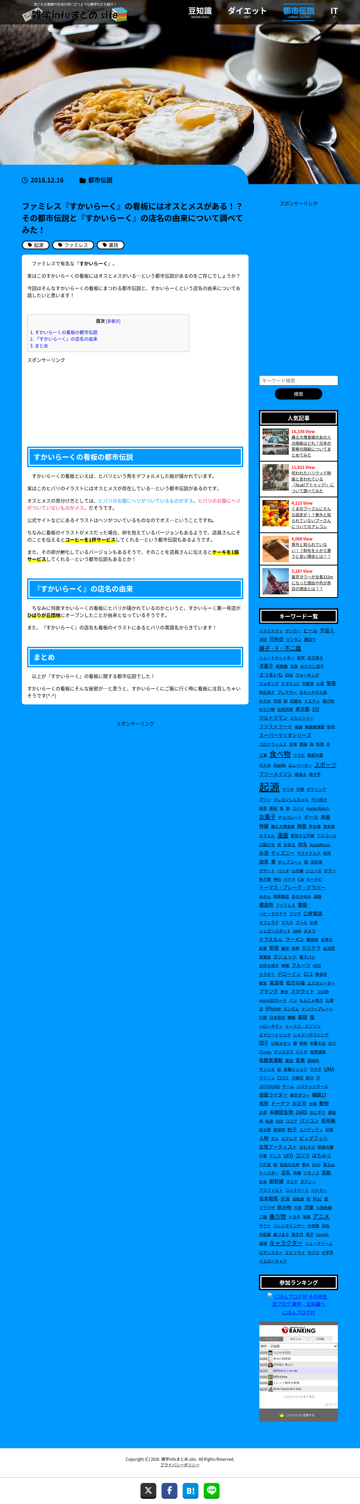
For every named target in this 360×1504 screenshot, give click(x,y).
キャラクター (286, 1242)
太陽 (313, 1103)
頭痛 (303, 744)
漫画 (282, 835)
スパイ (298, 808)
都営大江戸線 (302, 835)
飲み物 (284, 1207)
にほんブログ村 (298, 1312)
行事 (263, 1155)
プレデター (287, 692)
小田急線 (324, 1207)
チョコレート (290, 817)
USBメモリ (281, 1043)
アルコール (327, 835)
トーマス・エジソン (303, 1026)
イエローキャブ (273, 1261)
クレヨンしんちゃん (291, 799)
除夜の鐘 (325, 1147)
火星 (320, 683)
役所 (327, 853)
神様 (285, 965)
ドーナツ (280, 1103)
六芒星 (265, 1164)
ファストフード (275, 726)
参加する (331, 1404)
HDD (317, 965)
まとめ (39, 345)
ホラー (330, 870)
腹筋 (302, 904)
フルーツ (300, 965)
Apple (279, 764)
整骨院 (321, 974)
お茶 (263, 1112)
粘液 (269, 1121)
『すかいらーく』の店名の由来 (64, 338)
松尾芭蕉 (285, 709)
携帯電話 (281, 896)
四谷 (289, 675)
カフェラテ (269, 922)
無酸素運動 (315, 726)
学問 (277, 701)
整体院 (312, 939)
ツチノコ (311, 1172)
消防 (263, 639)
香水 (306, 1164)
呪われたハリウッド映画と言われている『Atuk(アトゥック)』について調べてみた (312, 481)
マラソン (267, 1078)
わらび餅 (267, 709)
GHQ (316, 1164)
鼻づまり (281, 1234)
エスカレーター (321, 983)
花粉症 (276, 638)
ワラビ (299, 755)
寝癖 (299, 726)
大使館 (313, 1225)
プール (301, 922)
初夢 (329, 1129)
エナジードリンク (275, 1034)
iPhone (273, 1008)
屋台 (284, 991)
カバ (332, 1043)
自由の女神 (289, 1164)
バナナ (289, 879)
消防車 (316, 862)
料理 (320, 744)
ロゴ (308, 973)
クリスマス (283, 1051)
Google (322, 1234)
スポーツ (325, 764)
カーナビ (314, 879)
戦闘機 (282, 666)
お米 (263, 1181)
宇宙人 (327, 630)
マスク (287, 922)
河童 (309, 1207)
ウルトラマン (273, 717)
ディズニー (283, 852)
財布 (331, 726)
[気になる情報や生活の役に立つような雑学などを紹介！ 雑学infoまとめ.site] (74, 12)
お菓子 (267, 816)
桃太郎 (265, 1129)
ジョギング (269, 683)
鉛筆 (263, 948)
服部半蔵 (315, 755)
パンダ (283, 870)
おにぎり (317, 1112)
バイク (302, 1051)
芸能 (326, 1172)
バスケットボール (312, 1086)
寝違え (301, 774)
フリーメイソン (275, 773)
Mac (317, 1198)
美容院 (279, 1129)
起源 (269, 786)
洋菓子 (266, 665)
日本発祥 (277, 1017)
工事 (263, 755)
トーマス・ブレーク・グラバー (292, 887)
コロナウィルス (273, 744)
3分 (315, 708)
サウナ (265, 1225)
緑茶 (263, 808)
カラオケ (267, 974)
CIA (301, 879)
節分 (310, 1078)
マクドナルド (309, 853)
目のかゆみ (301, 896)
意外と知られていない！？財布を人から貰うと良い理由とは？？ (311, 550)
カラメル (267, 835)
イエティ (312, 701)
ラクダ (316, 1069)
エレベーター (300, 765)
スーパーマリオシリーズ (285, 734)
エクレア (289, 1138)
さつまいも (271, 674)
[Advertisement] (66, 396)
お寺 (314, 922)
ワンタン (294, 639)
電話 (302, 1016)
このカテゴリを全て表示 (299, 1396)
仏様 (329, 1000)
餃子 (292, 1129)
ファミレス (285, 905)
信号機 (328, 1120)
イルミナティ (271, 630)
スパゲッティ (311, 1129)
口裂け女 (267, 844)
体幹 (295, 948)
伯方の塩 (295, 982)
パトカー (319, 1190)
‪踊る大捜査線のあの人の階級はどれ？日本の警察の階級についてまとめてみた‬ (311, 446)
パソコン (309, 1120)
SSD (279, 1121)
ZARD (301, 1111)
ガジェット (285, 956)
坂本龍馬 (268, 1198)
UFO (288, 1155)
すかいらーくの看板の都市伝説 (64, 332)
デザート (267, 870)
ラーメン (294, 939)
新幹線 (276, 1181)
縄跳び (319, 1094)
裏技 (285, 948)
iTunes (265, 1051)
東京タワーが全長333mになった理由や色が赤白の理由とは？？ (312, 582)
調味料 (313, 1060)
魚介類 (265, 879)
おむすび (307, 1147)
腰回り (310, 639)
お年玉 (289, 844)
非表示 (113, 321)
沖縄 (297, 1172)
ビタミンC (290, 683)
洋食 (294, 666)
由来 (264, 861)
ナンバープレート (317, 1008)
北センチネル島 (313, 692)
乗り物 (277, 1216)
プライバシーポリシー (180, 1464)
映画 (302, 825)
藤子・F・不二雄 (280, 648)
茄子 (310, 1234)
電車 (300, 1060)
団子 (264, 1042)
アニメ (321, 1216)
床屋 (325, 816)
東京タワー (300, 1095)
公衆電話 (312, 913)
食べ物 (280, 754)
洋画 (306, 1216)
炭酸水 (296, 701)
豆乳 (286, 1172)
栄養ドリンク (295, 1069)
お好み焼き (269, 965)
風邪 (264, 1103)
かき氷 (265, 701)
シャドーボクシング (311, 1034)
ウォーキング (307, 675)
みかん (265, 896)
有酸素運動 (271, 1060)
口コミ (283, 1078)
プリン (265, 799)
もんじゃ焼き (311, 1000)
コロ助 (323, 991)
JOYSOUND (269, 1086)
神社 (277, 879)
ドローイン (289, 973)
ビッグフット (313, 1137)
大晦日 (297, 1078)
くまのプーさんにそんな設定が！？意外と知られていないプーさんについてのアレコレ (311, 517)
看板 (273, 808)
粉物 (303, 1043)
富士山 (329, 1164)
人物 (264, 1137)
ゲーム (288, 1086)
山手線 (297, 870)
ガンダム (291, 1008)
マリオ (288, 789)
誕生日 (297, 1234)
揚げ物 (328, 701)
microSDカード (273, 1000)
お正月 (299, 1103)
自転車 (298, 1199)
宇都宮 (308, 683)
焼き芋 (315, 774)
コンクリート (297, 1190)
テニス (275, 1155)
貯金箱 (315, 826)
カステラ (311, 947)
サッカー (293, 630)
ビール (310, 630)
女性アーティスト (278, 1146)
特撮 (264, 825)
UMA (329, 1068)
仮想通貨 (318, 1051)
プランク (268, 991)
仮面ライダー (273, 1094)
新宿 (274, 947)
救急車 (329, 826)
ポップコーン (290, 862)
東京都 (302, 708)
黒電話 (265, 957)
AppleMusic (320, 844)
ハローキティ (271, 1026)
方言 (298, 1207)
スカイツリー (302, 718)
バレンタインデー (289, 1225)
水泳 (285, 1198)
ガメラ (309, 930)
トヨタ (294, 1216)
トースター (269, 1172)
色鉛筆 (265, 1234)
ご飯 (263, 1216)
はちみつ (321, 1155)
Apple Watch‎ (318, 808)
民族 (293, 744)
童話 (289, 1060)
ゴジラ (302, 1155)
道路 (318, 896)
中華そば (317, 1043)
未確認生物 (281, 1111)
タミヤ (292, 1181)
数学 (301, 657)
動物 (324, 1103)
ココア (291, 1121)
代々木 (265, 765)
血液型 (329, 948)
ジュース (314, 870)
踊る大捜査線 (283, 826)
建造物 (266, 904)
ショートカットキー (277, 657)
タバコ (313, 1252)
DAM (297, 930)
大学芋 (327, 1252)
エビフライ (295, 1252)
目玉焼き (315, 657)
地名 (302, 844)
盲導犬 (327, 939)
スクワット (302, 991)
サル (275, 1138)
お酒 (264, 852)
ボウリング (316, 789)
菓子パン (307, 957)
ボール (311, 816)
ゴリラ (295, 913)
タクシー (308, 1181)
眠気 (263, 983)
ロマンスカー (271, 1252)
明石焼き (267, 692)
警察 (331, 683)
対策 (300, 789)
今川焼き (319, 799)
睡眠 (291, 1017)
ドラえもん (271, 939)
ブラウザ (267, 1207)
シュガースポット (275, 930)
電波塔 (276, 982)
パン (293, 1000)
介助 (263, 1017)
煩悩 (332, 1112)
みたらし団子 (312, 666)
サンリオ (267, 1069)
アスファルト (271, 1190)
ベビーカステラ (273, 913)
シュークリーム (319, 1243)
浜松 (325, 1225)
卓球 (263, 1243)
